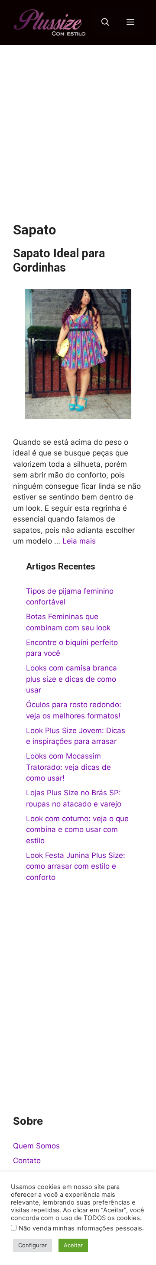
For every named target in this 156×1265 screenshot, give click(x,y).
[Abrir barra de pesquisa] (105, 22)
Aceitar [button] (73, 1245)
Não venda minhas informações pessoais (80, 1228)
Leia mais (79, 541)
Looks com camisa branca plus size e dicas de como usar (71, 679)
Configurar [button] (32, 1245)
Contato (27, 1160)
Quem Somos (36, 1146)
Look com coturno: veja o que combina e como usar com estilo (77, 829)
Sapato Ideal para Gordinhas (59, 260)
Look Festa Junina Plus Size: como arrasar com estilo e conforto (75, 866)
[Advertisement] (78, 127)
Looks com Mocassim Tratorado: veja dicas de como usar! (68, 767)
